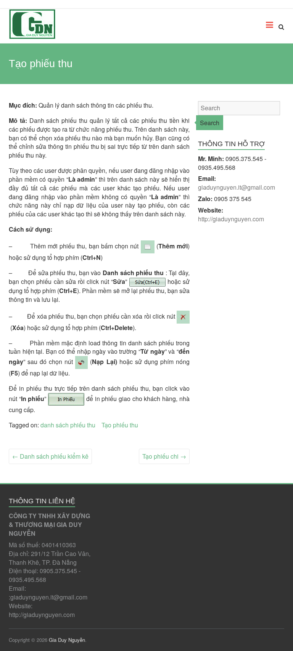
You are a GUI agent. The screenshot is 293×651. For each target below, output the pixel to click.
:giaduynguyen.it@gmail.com (48, 597)
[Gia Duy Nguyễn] (32, 24)
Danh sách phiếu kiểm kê (50, 456)
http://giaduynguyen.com (42, 614)
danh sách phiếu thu (67, 425)
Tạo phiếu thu (119, 425)
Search (209, 122)
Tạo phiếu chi (164, 456)
